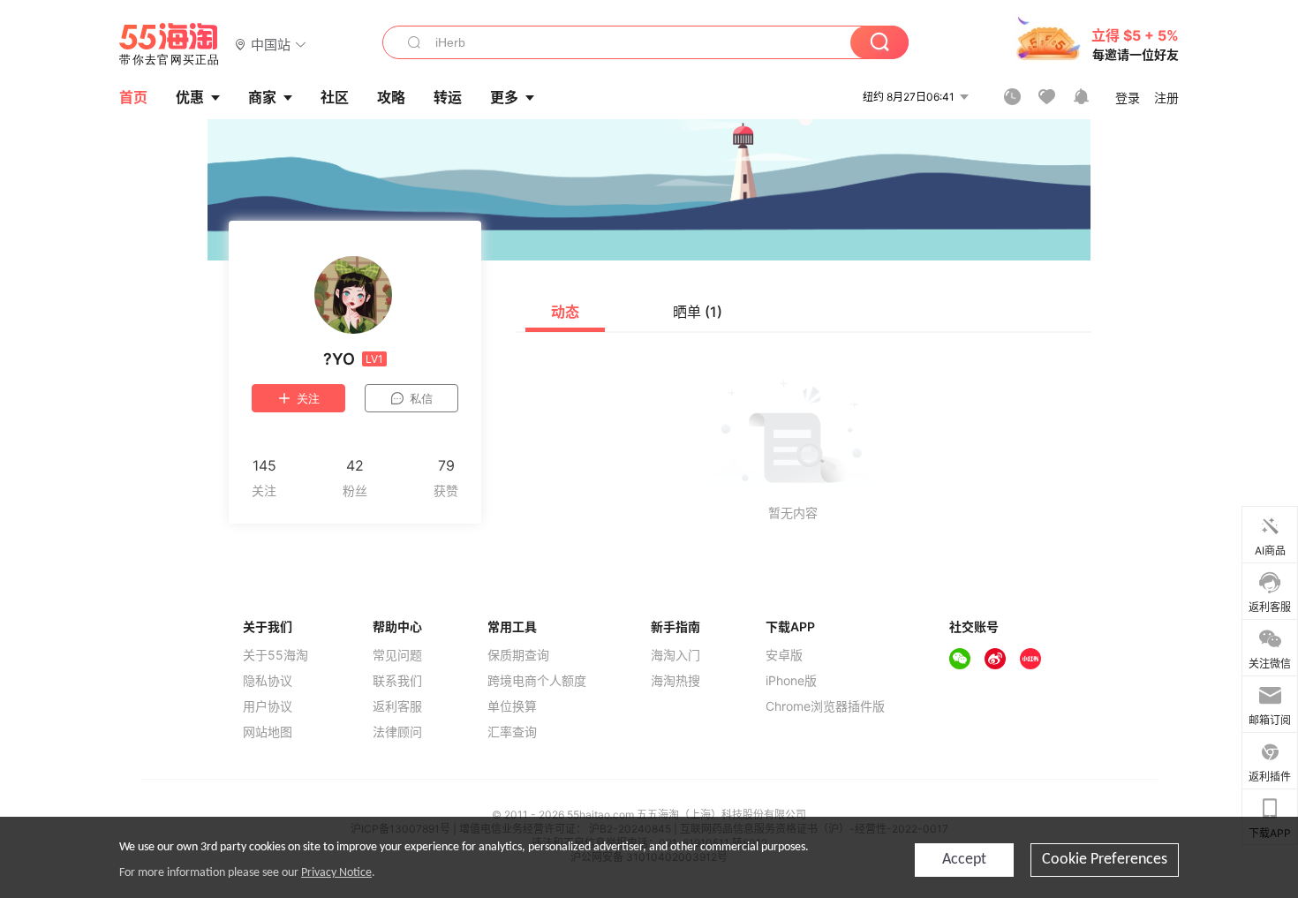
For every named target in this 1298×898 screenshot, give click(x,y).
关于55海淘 (275, 655)
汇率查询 (512, 732)
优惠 (190, 97)
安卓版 (784, 655)
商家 (262, 97)
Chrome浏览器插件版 (825, 706)
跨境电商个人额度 (536, 681)
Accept (964, 859)
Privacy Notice (336, 872)
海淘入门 (675, 655)
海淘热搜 (675, 681)
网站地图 (267, 732)
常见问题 (397, 655)
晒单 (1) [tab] (697, 312)
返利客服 (397, 706)
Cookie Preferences (1104, 859)
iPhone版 (791, 681)
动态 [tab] (565, 312)
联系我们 (397, 681)
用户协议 (267, 706)
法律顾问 (397, 732)
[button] (270, 43)
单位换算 (512, 706)
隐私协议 (267, 681)
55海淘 (169, 44)
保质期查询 (518, 655)
